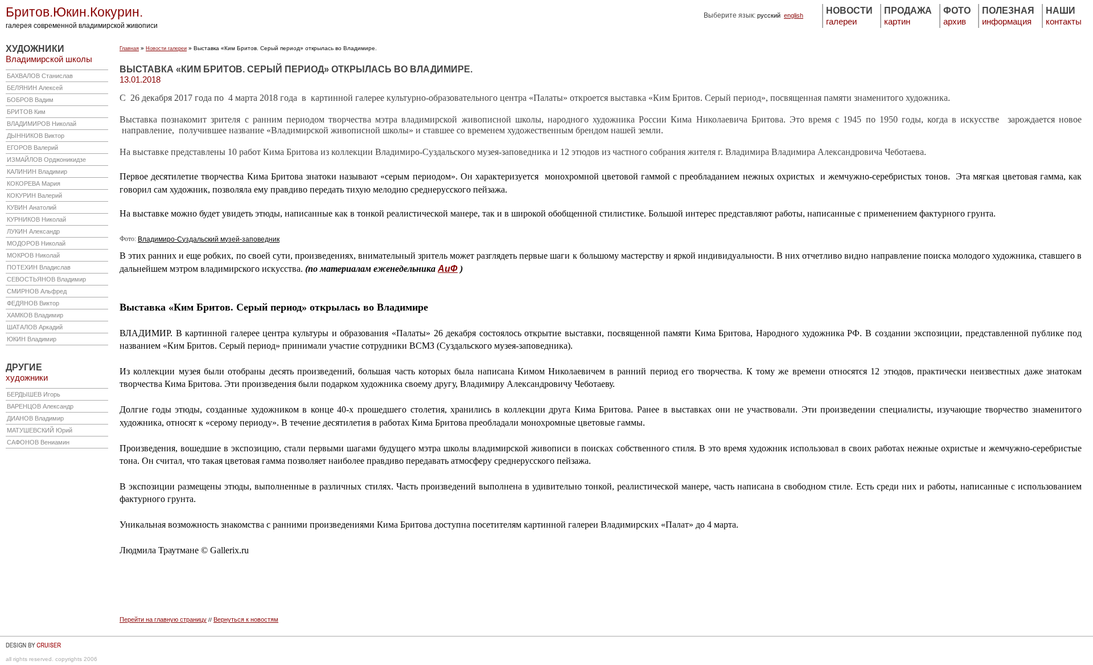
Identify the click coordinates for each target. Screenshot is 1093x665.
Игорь (33, 394)
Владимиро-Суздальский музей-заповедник (209, 239)
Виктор (35, 135)
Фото (957, 16)
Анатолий (31, 207)
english (793, 15)
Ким (26, 111)
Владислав (39, 267)
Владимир (37, 171)
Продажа (908, 16)
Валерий (32, 147)
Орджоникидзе (46, 159)
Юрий (39, 430)
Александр (33, 231)
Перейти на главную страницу (163, 619)
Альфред (37, 291)
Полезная (1008, 16)
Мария (33, 183)
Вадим (30, 99)
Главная (129, 48)
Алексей (35, 87)
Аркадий (35, 327)
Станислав (40, 75)
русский (768, 15)
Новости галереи (166, 48)
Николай (41, 123)
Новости (849, 16)
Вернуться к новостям (245, 619)
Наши (1064, 16)
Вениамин (38, 442)
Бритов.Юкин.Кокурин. (74, 12)
